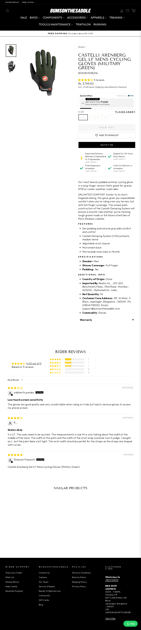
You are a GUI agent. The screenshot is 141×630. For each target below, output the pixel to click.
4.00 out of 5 (33, 363)
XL (106, 117)
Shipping (99, 87)
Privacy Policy (79, 586)
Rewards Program (14, 591)
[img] (15, 388)
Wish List (10, 577)
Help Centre (11, 586)
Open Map (110, 618)
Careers (43, 577)
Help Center (28, 2)
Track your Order (14, 572)
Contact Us (44, 572)
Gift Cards (44, 600)
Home (81, 47)
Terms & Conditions (81, 572)
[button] (86, 80)
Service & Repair (47, 586)
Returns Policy (79, 577)
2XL (83, 117)
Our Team (44, 582)
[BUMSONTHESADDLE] (70, 11)
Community (44, 595)
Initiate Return (12, 2)
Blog (41, 604)
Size (106, 112)
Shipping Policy (79, 582)
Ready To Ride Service (50, 591)
